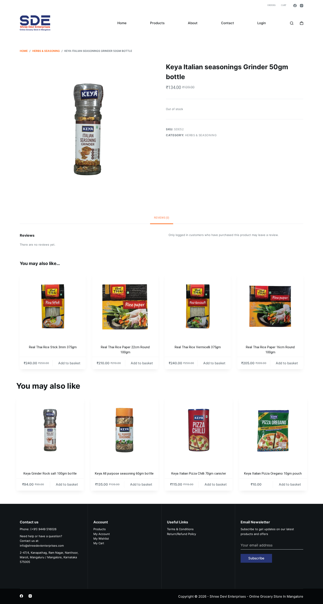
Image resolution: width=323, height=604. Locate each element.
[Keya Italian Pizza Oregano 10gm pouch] (273, 430)
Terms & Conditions (180, 529)
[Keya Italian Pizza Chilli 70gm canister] (198, 430)
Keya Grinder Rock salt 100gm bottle (50, 473)
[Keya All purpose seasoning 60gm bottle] (124, 430)
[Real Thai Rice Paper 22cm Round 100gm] (125, 306)
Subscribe (256, 558)
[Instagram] (301, 5)
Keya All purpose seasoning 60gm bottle (124, 473)
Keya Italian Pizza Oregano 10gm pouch (273, 473)
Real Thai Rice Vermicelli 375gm (198, 347)
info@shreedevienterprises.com (42, 545)
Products (157, 23)
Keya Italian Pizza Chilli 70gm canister (198, 473)
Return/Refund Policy (181, 534)
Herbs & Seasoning (201, 135)
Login (261, 23)
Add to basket (69, 363)
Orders (271, 5)
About (193, 23)
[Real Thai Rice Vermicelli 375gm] (198, 306)
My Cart (98, 543)
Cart (283, 5)
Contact (227, 23)
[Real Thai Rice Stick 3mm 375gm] (53, 306)
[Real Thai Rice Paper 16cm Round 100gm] (270, 306)
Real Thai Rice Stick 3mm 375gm (53, 347)
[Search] (291, 23)
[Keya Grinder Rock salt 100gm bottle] (50, 430)
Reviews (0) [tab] (161, 217)
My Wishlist (101, 538)
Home (122, 23)
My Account (101, 534)
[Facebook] (295, 5)
